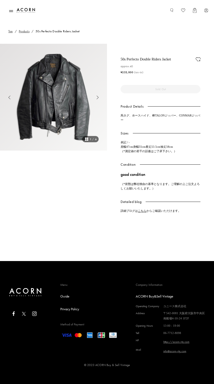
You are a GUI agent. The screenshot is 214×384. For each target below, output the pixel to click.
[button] (5, 97)
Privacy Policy (69, 309)
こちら (142, 210)
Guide (64, 296)
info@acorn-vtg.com (174, 351)
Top (10, 31)
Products (24, 31)
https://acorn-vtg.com (176, 342)
